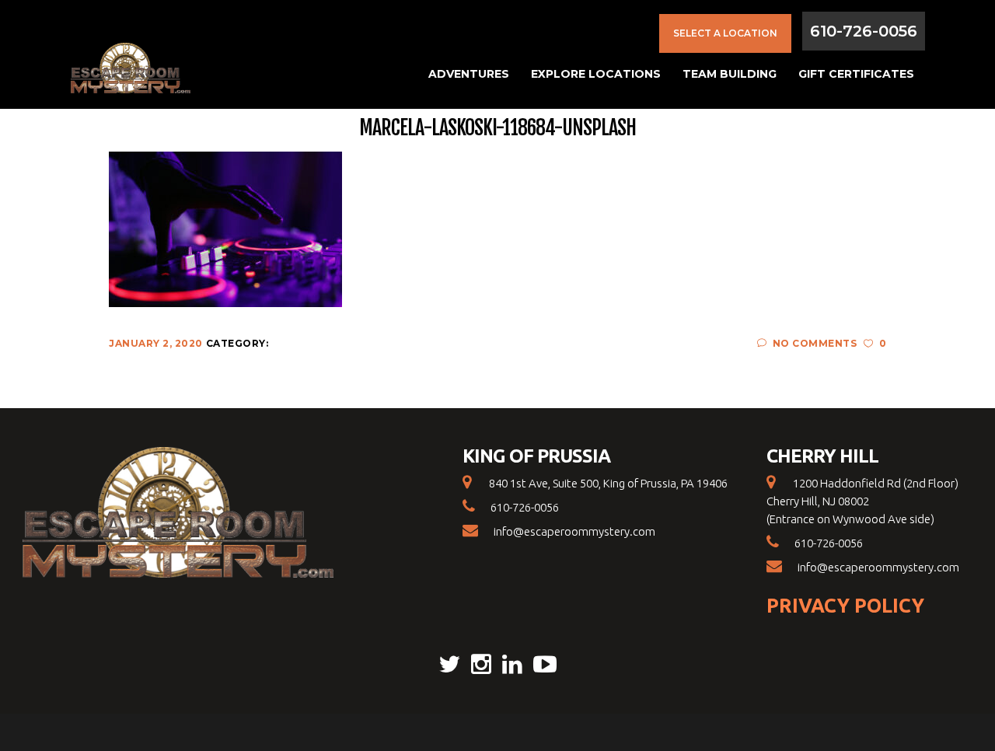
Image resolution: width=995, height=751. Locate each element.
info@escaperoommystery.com (574, 531)
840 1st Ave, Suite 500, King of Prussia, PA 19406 (607, 483)
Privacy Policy (845, 606)
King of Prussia (537, 456)
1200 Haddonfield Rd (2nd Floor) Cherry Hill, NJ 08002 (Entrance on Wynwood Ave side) (862, 501)
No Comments (815, 343)
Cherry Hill (822, 456)
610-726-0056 (863, 31)
